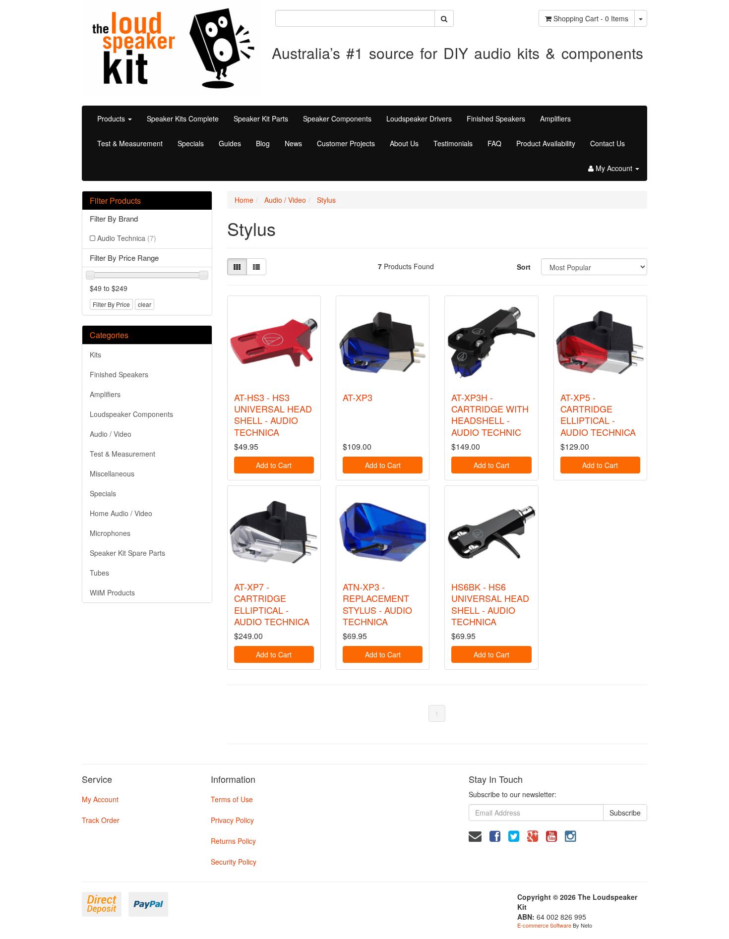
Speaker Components (337, 118)
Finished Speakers (496, 118)
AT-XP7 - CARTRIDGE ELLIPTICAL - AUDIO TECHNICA (271, 604)
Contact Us (607, 143)
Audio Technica (126, 238)
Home (244, 200)
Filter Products (115, 200)
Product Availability (545, 143)
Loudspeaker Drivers (419, 118)
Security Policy (233, 862)
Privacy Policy (232, 820)
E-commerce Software (544, 925)
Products (112, 118)
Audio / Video (110, 434)
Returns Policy (233, 841)
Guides (230, 143)
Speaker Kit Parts (261, 118)
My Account (100, 799)
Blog (263, 143)
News (293, 143)
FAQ (494, 143)
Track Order (101, 820)
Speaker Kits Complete (183, 118)
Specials (191, 143)
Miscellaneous (112, 473)
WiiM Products (112, 592)
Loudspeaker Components (131, 414)
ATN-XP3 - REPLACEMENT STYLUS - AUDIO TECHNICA (377, 604)
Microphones (110, 533)
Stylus (326, 200)
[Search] (444, 18)
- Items (590, 18)
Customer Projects (346, 143)
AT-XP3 (357, 397)
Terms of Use (232, 799)
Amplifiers (555, 118)
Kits (95, 354)
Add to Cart (274, 465)
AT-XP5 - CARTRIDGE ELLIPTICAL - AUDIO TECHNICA (598, 414)
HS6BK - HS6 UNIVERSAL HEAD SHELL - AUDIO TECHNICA (490, 604)
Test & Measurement (130, 143)
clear (144, 304)
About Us (404, 143)
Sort (524, 267)
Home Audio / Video (121, 513)
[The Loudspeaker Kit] (171, 47)
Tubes (99, 573)
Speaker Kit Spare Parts (127, 553)
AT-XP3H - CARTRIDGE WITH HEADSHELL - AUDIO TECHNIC (490, 414)
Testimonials (453, 143)
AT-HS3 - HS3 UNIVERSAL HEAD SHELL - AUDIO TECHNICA (273, 414)
